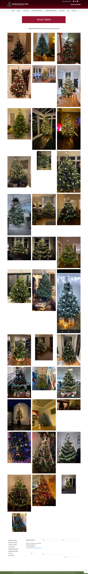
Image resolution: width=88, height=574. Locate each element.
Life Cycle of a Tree (12, 544)
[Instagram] (75, 1)
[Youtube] (77, 1)
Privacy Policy (11, 555)
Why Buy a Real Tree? (12, 542)
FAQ (68, 10)
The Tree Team (11, 546)
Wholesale (26, 10)
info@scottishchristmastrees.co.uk (33, 548)
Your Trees (10, 553)
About (19, 10)
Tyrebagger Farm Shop (51, 10)
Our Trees (62, 10)
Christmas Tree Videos (13, 551)
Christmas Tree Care (12, 540)
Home (13, 10)
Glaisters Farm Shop (37, 10)
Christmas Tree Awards (13, 549)
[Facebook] (73, 1)
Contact (74, 10)
